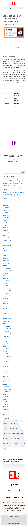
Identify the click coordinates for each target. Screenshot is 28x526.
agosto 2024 (6, 248)
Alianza (17, 420)
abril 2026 (5, 205)
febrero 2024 (6, 263)
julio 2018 (5, 399)
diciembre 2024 (7, 238)
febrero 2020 (6, 351)
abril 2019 (5, 376)
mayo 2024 (5, 255)
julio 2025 (5, 220)
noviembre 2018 (7, 389)
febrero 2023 (6, 283)
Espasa (10, 428)
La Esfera (5, 433)
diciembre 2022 (7, 288)
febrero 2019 (6, 381)
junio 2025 (5, 223)
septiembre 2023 (7, 270)
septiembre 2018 (7, 394)
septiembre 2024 (7, 245)
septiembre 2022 (7, 296)
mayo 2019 (5, 374)
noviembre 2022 (7, 291)
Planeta (22, 436)
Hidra (11, 430)
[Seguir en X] (9, 490)
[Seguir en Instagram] (19, 490)
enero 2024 (5, 265)
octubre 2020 (6, 331)
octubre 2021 (6, 316)
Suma (14, 446)
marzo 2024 (6, 260)
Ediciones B (5, 428)
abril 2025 (5, 228)
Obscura (17, 436)
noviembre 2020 (7, 328)
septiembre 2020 (7, 333)
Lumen (9, 433)
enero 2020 (5, 354)
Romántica (9, 443)
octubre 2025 (6, 212)
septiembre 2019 (7, 364)
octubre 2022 (6, 293)
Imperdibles (20, 430)
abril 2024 (5, 258)
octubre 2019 (6, 361)
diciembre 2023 (7, 268)
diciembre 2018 (7, 386)
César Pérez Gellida (7, 425)
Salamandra (22, 443)
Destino (13, 425)
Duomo (18, 425)
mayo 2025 (5, 225)
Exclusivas (15, 428)
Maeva (13, 433)
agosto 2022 (6, 298)
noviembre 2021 (7, 313)
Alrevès (21, 420)
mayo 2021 (5, 323)
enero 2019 (5, 384)
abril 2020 (5, 346)
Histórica (15, 430)
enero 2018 (5, 414)
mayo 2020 (5, 344)
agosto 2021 (6, 321)
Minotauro (18, 433)
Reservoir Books (9, 441)
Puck (11, 438)
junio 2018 (5, 401)
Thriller (17, 446)
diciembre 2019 (7, 356)
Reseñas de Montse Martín (19, 441)
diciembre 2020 (7, 326)
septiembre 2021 (7, 318)
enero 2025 (5, 235)
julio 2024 (5, 250)
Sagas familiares (15, 443)
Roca (4, 443)
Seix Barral (5, 446)
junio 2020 (5, 341)
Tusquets (22, 446)
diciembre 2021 (7, 311)
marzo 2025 (6, 230)
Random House (20, 438)
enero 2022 (5, 308)
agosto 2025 (6, 218)
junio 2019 (5, 371)
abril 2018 (5, 407)
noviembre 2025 (7, 210)
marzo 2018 (6, 409)
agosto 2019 (6, 366)
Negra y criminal (11, 436)
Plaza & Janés (5, 438)
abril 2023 (5, 278)
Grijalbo (20, 428)
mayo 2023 (5, 275)
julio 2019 (5, 369)
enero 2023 (5, 286)
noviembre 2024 (7, 240)
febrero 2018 (6, 412)
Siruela (10, 446)
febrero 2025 (6, 233)
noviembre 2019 (7, 359)
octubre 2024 (6, 243)
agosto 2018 (6, 396)
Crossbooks (16, 423)
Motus (22, 433)
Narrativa (5, 436)
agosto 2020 (6, 336)
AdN (4, 420)
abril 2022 (5, 303)
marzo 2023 (6, 281)
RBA (4, 441)
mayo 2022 (5, 301)
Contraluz (11, 423)
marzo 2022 (6, 306)
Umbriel (4, 448)
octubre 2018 (6, 391)
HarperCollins (6, 430)
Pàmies (14, 438)
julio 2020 (5, 338)
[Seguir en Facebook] (14, 490)
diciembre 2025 (7, 207)
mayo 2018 (5, 404)
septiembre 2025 (7, 215)
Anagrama (5, 423)
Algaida (13, 420)
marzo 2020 (6, 349)
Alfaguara (8, 420)
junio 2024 (5, 253)
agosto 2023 (6, 273)
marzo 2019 (6, 379)
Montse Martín (8, 24)
